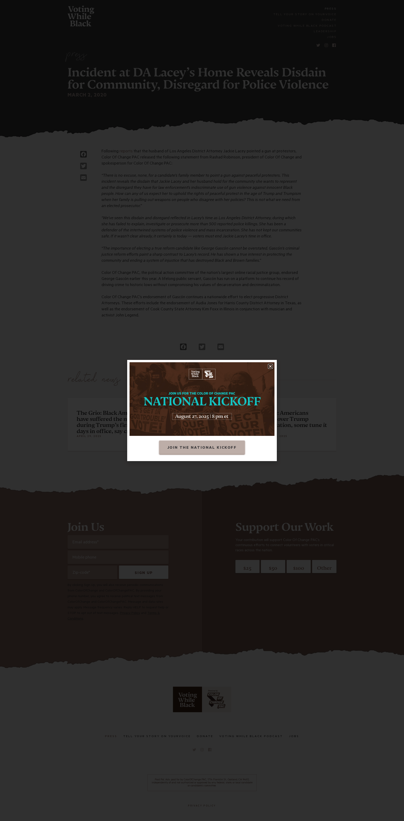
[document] (202, 410)
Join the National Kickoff (202, 448)
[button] (270, 366)
